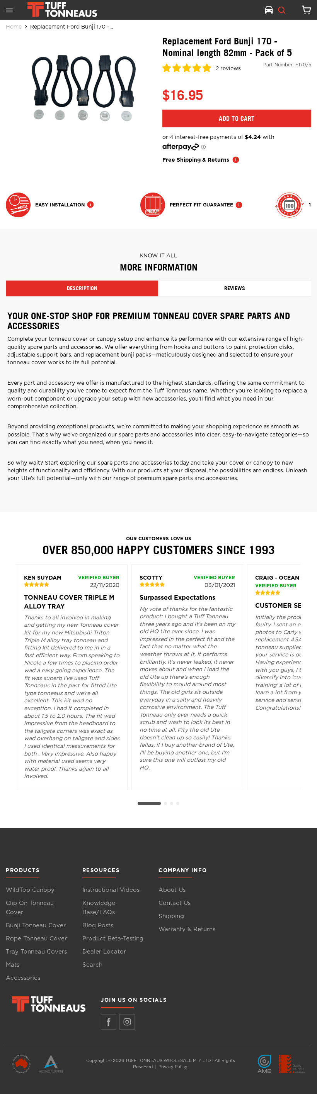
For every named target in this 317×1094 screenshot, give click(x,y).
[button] (187, 69)
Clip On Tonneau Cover (30, 907)
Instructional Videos (111, 890)
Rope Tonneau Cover (36, 939)
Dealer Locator (104, 952)
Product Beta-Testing (112, 939)
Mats (12, 965)
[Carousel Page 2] (165, 803)
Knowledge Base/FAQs (98, 907)
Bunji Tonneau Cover (36, 925)
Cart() (303, 10)
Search (92, 965)
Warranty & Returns (186, 929)
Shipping (171, 916)
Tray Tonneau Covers (36, 952)
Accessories (23, 978)
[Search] (282, 10)
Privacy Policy (172, 1067)
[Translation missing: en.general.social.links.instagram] (127, 1022)
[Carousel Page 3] (171, 803)
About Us (172, 890)
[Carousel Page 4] (177, 803)
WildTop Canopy (30, 890)
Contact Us (174, 903)
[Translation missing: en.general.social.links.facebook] (108, 1022)
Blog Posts (97, 925)
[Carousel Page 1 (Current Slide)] (149, 803)
